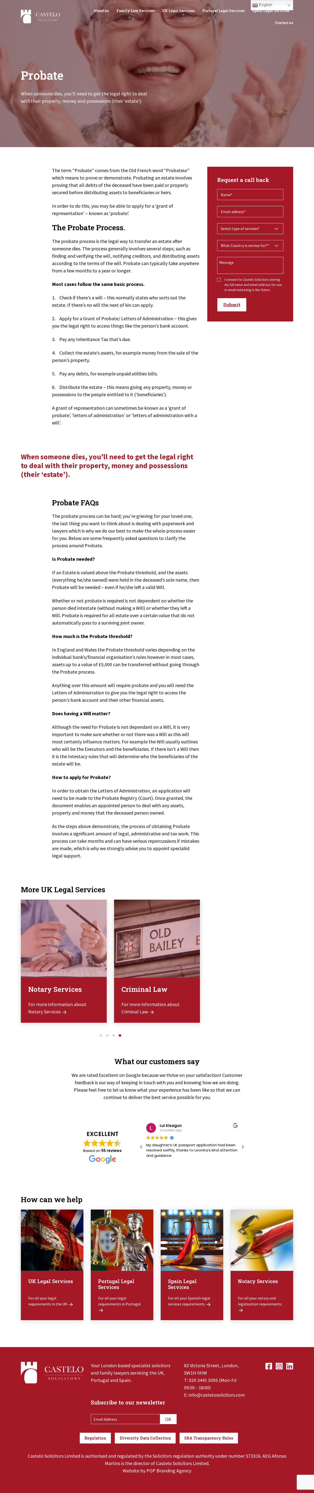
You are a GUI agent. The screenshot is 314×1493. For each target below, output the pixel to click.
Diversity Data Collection (145, 1438)
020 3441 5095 (203, 1380)
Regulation (95, 1438)
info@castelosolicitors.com (217, 1395)
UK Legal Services (178, 10)
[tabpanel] (63, 965)
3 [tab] (113, 1035)
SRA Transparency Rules (208, 1438)
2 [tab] (107, 1035)
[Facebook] (268, 1365)
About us (101, 10)
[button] (242, 1146)
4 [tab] (120, 1035)
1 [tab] (101, 1035)
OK (168, 1419)
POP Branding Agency (168, 1470)
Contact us (284, 22)
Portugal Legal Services (223, 10)
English (265, 5)
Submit (231, 305)
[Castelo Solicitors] (40, 16)
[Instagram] (279, 1365)
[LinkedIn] (289, 1365)
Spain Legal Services (270, 10)
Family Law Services (136, 10)
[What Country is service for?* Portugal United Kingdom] (250, 245)
